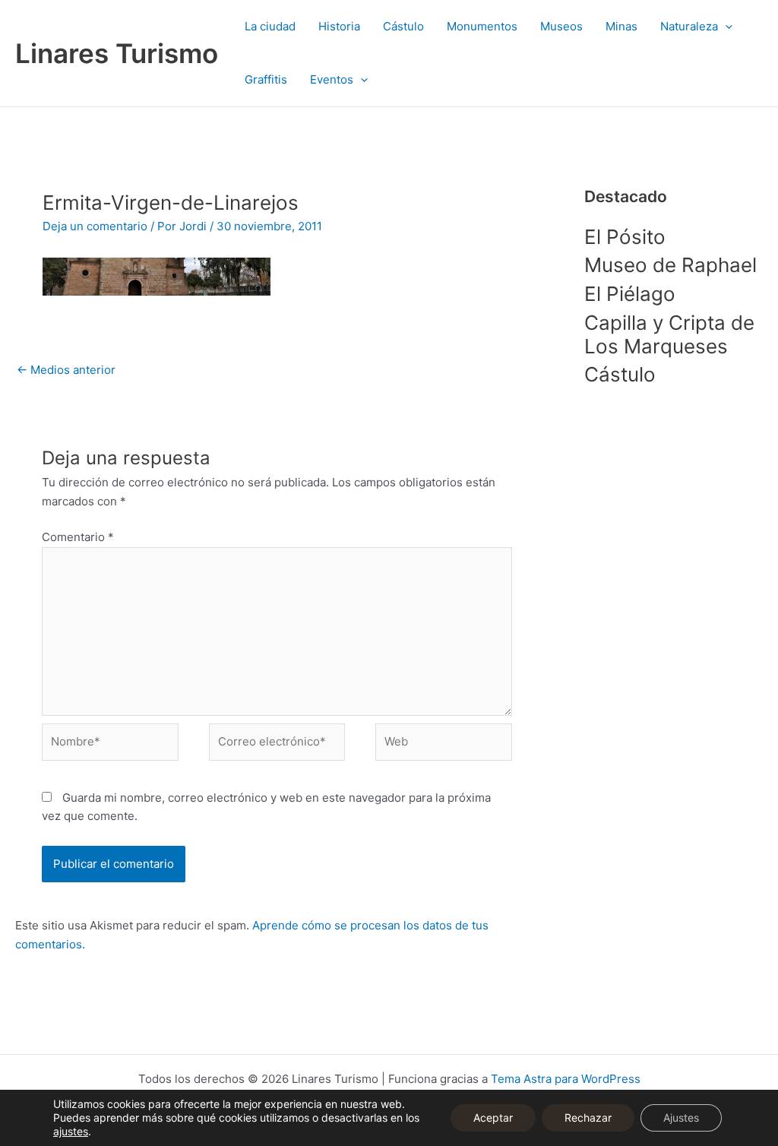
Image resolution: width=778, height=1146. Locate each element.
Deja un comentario (95, 226)
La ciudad (270, 26)
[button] (725, 26)
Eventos (331, 79)
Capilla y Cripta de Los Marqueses (669, 334)
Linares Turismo (116, 53)
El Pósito (625, 237)
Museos (561, 26)
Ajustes (681, 1117)
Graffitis (266, 79)
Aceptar (493, 1117)
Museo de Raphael (670, 265)
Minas (621, 26)
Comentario (78, 537)
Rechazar (588, 1117)
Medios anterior (66, 369)
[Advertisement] (673, 647)
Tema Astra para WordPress (565, 1079)
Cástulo (403, 26)
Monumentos (482, 26)
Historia (339, 26)
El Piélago (629, 293)
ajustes (70, 1131)
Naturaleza (689, 26)
